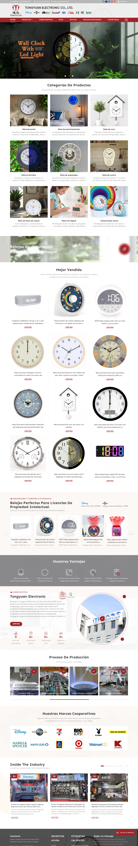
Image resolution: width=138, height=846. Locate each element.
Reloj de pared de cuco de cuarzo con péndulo (69, 426)
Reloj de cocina (109, 175)
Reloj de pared (28, 129)
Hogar (12, 20)
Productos (26, 20)
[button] (65, 76)
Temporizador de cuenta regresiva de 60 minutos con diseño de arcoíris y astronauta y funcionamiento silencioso (69, 322)
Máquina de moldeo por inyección (54, 693)
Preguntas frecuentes (92, 20)
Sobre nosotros (46, 20)
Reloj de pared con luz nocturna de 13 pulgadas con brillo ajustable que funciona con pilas (69, 476)
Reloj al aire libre (29, 175)
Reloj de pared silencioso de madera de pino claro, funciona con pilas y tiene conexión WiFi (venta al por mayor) (69, 374)
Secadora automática (114, 693)
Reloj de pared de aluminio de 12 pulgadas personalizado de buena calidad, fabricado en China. (27, 476)
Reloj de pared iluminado (69, 129)
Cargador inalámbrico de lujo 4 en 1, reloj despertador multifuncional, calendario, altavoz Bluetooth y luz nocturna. (28, 322)
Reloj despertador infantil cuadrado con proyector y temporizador (117, 541)
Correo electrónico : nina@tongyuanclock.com (52, 1)
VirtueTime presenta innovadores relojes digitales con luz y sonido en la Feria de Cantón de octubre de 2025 (107, 806)
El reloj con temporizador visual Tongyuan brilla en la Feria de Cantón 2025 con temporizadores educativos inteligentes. (27, 806)
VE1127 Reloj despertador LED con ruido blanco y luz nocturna (110, 322)
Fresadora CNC (24, 693)
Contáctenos (113, 20)
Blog (61, 20)
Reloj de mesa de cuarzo (29, 221)
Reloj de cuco (109, 129)
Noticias (73, 20)
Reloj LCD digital (69, 221)
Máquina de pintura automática (84, 693)
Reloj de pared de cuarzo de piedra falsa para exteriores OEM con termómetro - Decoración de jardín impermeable (110, 374)
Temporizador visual (109, 221)
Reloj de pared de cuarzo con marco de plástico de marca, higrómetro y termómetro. (110, 426)
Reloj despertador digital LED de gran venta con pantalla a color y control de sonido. (110, 476)
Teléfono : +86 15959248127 (21, 1)
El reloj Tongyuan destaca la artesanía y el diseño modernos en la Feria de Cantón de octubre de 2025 (68, 806)
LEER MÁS (28, 327)
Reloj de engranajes (69, 175)
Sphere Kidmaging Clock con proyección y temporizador (93, 541)
